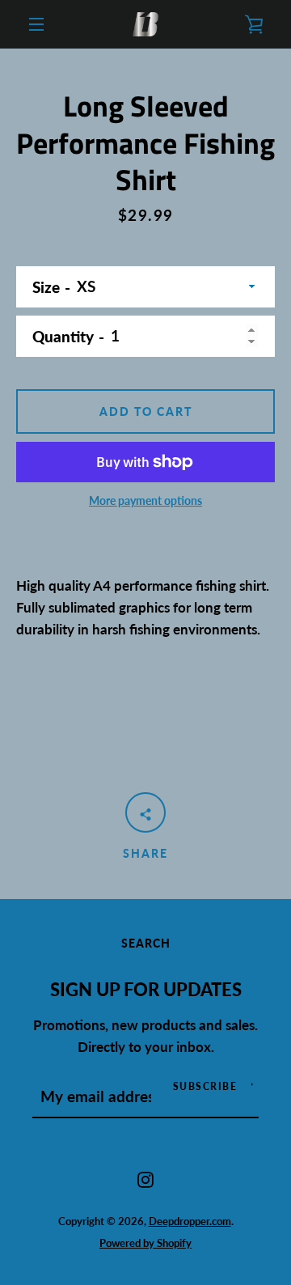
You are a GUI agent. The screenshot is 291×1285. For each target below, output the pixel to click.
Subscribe (205, 1086)
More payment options (145, 500)
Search (146, 943)
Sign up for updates (146, 989)
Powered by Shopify (145, 1242)
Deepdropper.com (190, 1221)
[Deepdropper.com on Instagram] (145, 1177)
